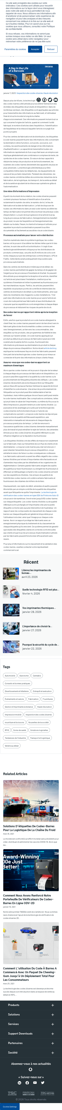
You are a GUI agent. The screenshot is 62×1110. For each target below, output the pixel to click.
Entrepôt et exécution (42, 691)
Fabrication (33, 699)
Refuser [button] (51, 49)
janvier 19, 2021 (9, 907)
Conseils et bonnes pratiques (17, 683)
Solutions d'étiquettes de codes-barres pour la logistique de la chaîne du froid (29, 828)
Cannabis (37, 675)
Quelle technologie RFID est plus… (40, 589)
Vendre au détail (12, 745)
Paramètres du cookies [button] (15, 49)
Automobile (10, 675)
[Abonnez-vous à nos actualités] (30, 1069)
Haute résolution (50, 93)
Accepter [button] (35, 49)
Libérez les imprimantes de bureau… (36, 571)
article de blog (50, 348)
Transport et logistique (40, 738)
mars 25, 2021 (8, 983)
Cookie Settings (10, 1106)
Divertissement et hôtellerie (17, 691)
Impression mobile (13, 714)
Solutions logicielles (39, 730)
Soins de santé (19, 730)
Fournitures (48, 699)
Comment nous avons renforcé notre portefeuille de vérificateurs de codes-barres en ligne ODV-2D (28, 899)
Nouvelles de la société (38, 722)
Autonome (24, 675)
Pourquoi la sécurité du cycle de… (40, 644)
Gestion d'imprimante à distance (19, 706)
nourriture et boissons (14, 722)
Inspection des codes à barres (30, 93)
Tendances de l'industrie (15, 738)
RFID (7, 730)
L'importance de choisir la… (37, 626)
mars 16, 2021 (8, 834)
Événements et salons (14, 699)
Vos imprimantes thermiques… (39, 607)
